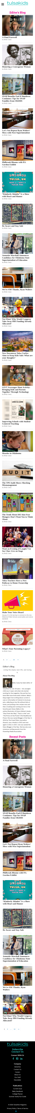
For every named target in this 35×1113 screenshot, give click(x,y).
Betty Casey (7, 39)
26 (14, 660)
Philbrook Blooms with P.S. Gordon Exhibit (14, 163)
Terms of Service (22, 1108)
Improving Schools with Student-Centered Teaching (16, 422)
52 (14, 1029)
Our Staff (17, 1077)
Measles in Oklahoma (11, 453)
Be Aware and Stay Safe (12, 226)
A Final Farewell (9, 37)
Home (17, 1044)
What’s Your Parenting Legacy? (16, 649)
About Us (17, 1074)
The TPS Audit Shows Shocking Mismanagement (16, 484)
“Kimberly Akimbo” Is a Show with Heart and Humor (15, 195)
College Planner (17, 1094)
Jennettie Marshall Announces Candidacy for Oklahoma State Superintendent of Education (15, 257)
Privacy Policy (11, 1108)
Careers (17, 1072)
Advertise (17, 1067)
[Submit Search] (27, 8)
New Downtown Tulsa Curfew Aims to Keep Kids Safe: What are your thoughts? (17, 355)
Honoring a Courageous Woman (16, 67)
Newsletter (17, 1080)
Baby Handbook (17, 1091)
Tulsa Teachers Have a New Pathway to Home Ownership (15, 581)
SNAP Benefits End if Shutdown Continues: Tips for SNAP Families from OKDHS (16, 98)
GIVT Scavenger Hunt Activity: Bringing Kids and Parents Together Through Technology (16, 389)
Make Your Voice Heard (13, 612)
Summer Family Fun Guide (17, 1096)
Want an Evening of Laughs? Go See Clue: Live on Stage (16, 550)
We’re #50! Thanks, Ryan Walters (17, 289)
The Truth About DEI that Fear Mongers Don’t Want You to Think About (17, 516)
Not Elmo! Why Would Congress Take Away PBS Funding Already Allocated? (16, 321)
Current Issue (17, 1088)
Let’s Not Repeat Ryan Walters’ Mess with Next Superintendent (16, 131)
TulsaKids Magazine (18, 3)
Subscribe (17, 1049)
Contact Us (17, 1051)
